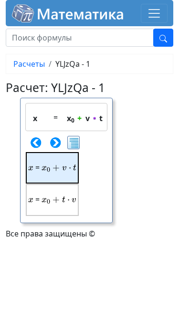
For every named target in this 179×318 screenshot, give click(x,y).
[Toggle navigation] (154, 13)
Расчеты (29, 64)
